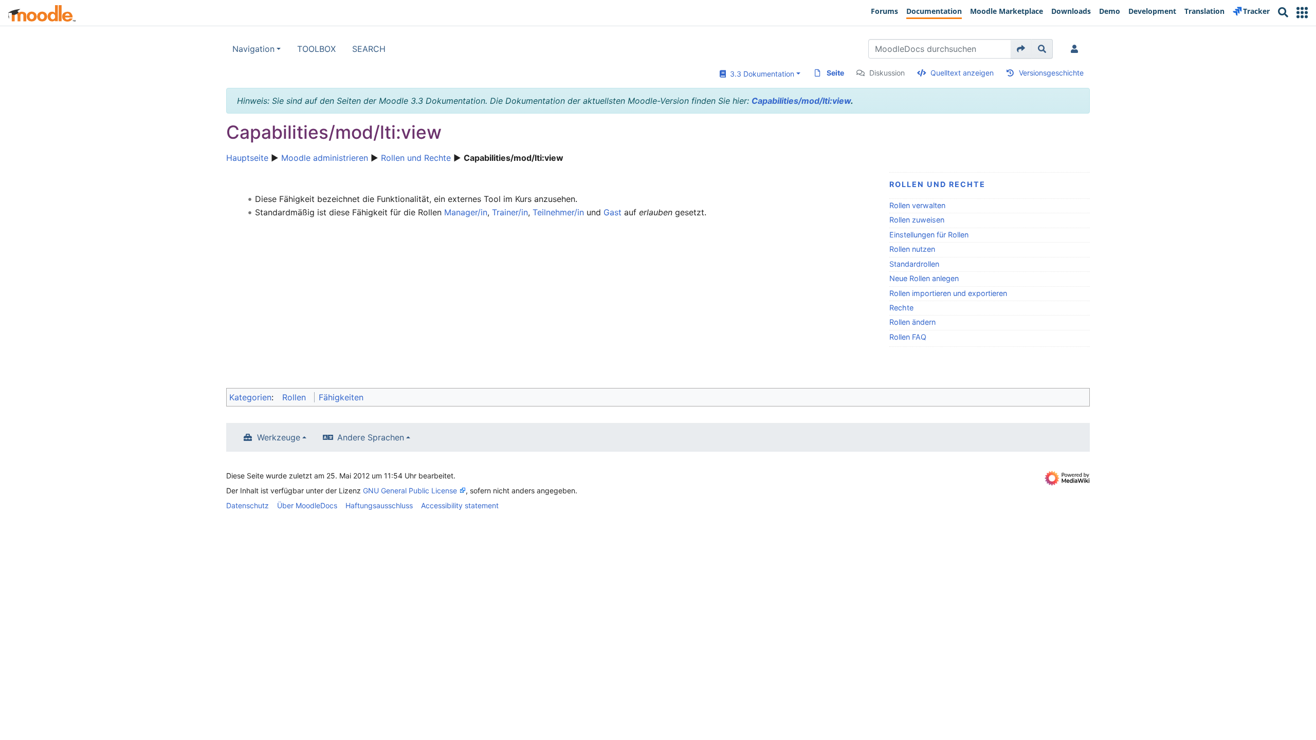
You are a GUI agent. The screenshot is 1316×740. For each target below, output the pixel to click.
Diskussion (887, 72)
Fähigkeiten (341, 397)
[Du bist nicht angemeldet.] (1076, 49)
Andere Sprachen (370, 437)
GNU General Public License (410, 490)
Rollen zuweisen (916, 219)
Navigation (253, 49)
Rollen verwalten (917, 205)
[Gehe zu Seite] (1021, 49)
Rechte (901, 307)
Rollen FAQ (907, 336)
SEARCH (369, 49)
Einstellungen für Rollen (928, 234)
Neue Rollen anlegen (924, 278)
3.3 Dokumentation (760, 73)
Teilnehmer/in (558, 212)
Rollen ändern (912, 322)
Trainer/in (510, 212)
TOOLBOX (316, 49)
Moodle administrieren (324, 158)
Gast (613, 212)
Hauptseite (247, 158)
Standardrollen (914, 264)
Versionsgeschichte (1051, 72)
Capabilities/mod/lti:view (801, 101)
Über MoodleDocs (307, 505)
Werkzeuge (278, 437)
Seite (835, 72)
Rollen (294, 397)
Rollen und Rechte (416, 158)
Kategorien (250, 397)
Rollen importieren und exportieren (948, 293)
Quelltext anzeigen (962, 72)
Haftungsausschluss (379, 505)
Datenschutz (247, 505)
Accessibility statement (460, 505)
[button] (1302, 13)
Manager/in (465, 212)
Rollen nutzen (912, 249)
